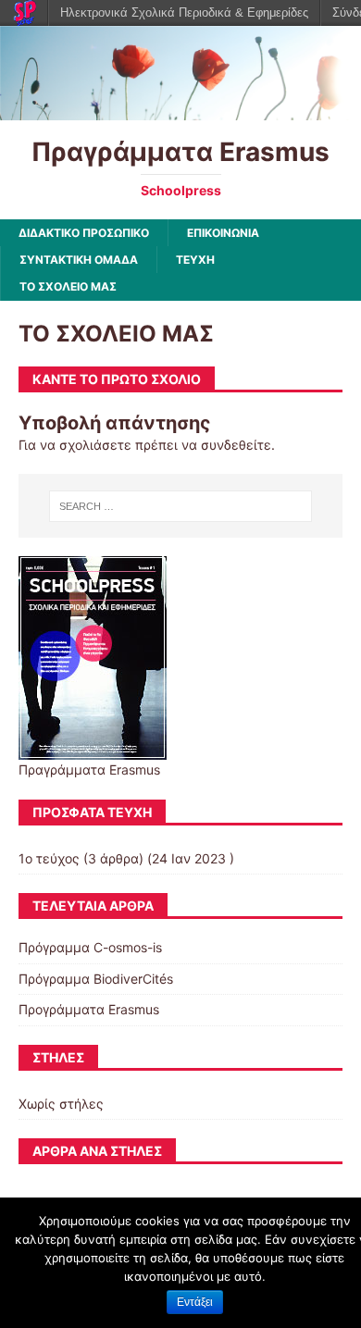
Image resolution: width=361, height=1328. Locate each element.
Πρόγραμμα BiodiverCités (96, 979)
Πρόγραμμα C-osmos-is (90, 947)
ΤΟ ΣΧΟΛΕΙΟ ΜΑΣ (68, 286)
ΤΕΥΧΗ (195, 260)
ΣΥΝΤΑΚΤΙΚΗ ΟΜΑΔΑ (78, 260)
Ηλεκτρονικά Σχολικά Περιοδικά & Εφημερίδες (184, 12)
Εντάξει (195, 1302)
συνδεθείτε (236, 445)
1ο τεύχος (49, 858)
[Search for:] (181, 506)
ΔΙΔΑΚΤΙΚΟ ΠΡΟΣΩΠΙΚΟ (84, 233)
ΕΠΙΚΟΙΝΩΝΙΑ (223, 233)
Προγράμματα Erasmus (89, 1009)
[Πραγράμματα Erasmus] (180, 109)
